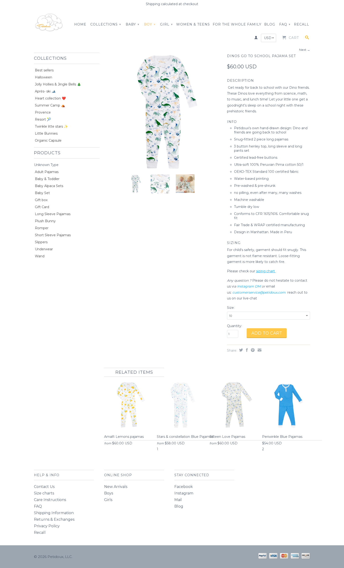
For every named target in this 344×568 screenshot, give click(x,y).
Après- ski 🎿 (45, 91)
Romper (41, 228)
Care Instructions (50, 500)
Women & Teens (193, 24)
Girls (108, 500)
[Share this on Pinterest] (252, 350)
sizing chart (266, 271)
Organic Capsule (48, 140)
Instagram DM (249, 286)
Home (80, 24)
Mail (178, 500)
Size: (230, 308)
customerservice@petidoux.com (258, 292)
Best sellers (44, 70)
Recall (301, 24)
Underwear (44, 249)
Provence (43, 112)
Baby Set (42, 193)
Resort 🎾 (43, 119)
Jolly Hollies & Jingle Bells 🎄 (58, 84)
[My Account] (256, 38)
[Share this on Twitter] (240, 350)
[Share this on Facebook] (246, 350)
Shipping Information (54, 513)
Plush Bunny (45, 221)
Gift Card (42, 207)
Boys (108, 493)
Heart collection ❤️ (50, 98)
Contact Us (44, 486)
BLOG (269, 24)
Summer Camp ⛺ (50, 105)
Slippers (41, 242)
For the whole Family (237, 24)
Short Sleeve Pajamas (53, 235)
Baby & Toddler (47, 179)
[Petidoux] (49, 23)
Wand (39, 256)
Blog (178, 506)
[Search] (307, 38)
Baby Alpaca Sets (49, 186)
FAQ (284, 24)
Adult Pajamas (47, 172)
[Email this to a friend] (258, 350)
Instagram (183, 493)
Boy (149, 24)
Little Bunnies (46, 133)
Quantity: (234, 326)
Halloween (43, 77)
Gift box (41, 200)
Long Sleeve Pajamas (52, 214)
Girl (166, 24)
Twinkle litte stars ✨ (51, 126)
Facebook (183, 486)
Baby (132, 24)
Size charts (44, 493)
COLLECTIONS (105, 24)
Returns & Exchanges (54, 519)
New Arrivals (115, 486)
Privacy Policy (47, 526)
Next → (304, 50)
